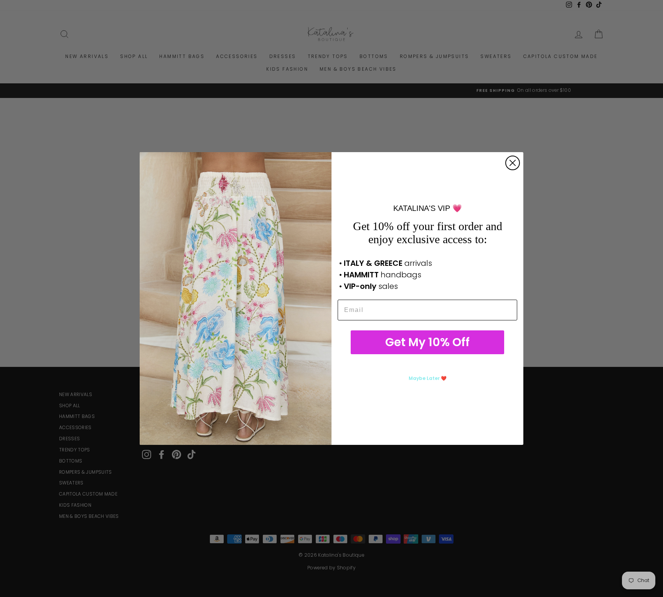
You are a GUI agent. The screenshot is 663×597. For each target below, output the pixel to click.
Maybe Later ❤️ (428, 378)
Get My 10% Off (427, 342)
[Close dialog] (513, 163)
